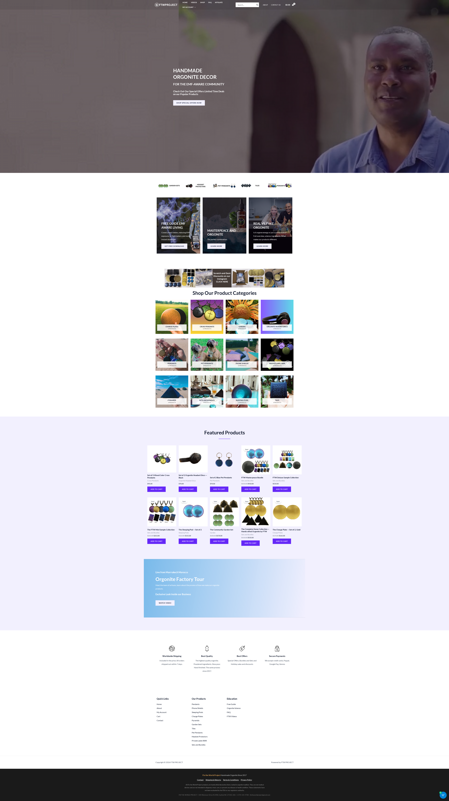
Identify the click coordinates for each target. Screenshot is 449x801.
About (265, 5)
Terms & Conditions (231, 780)
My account (188, 7)
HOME (185, 2)
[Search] (257, 5)
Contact (200, 780)
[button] (194, 7)
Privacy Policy (246, 780)
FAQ (210, 2)
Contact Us (276, 5)
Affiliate (219, 2)
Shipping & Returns (213, 780)
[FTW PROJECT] (166, 4)
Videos (194, 2)
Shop (202, 2)
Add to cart (156, 489)
